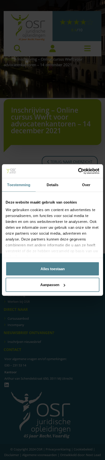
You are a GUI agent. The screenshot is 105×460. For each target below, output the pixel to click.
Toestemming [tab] (18, 184)
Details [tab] (53, 184)
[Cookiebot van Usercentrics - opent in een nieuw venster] (78, 171)
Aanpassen (49, 285)
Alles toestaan (53, 268)
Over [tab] (86, 184)
